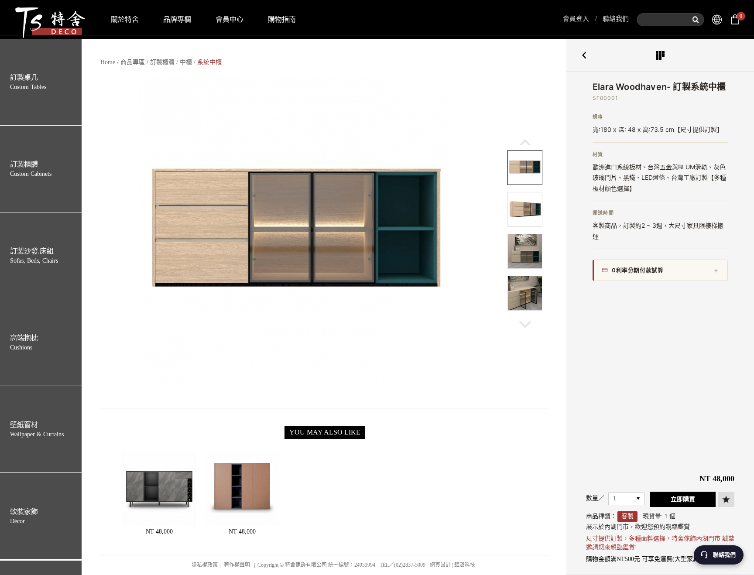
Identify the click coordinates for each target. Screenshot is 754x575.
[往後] (525, 325)
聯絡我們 (616, 18)
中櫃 (186, 62)
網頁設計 (440, 565)
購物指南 (282, 19)
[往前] (525, 142)
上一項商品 (583, 55)
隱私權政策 (205, 565)
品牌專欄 (177, 19)
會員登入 (576, 18)
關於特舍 (125, 19)
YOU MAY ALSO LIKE (324, 432)
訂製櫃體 (162, 62)
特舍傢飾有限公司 (49, 19)
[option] (296, 233)
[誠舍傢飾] (717, 20)
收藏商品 (726, 499)
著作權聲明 (237, 565)
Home (107, 62)
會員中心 (229, 19)
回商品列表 (660, 55)
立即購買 (683, 499)
